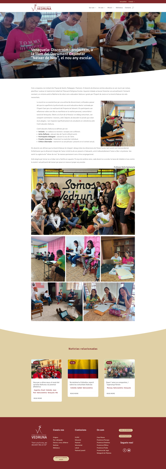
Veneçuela (47, 65)
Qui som (91, 8)
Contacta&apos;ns (125, 436)
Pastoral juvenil (80, 450)
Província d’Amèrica (103, 443)
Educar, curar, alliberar (60, 443)
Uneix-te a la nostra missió (61, 458)
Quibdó (79, 388)
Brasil (43, 390)
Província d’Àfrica (102, 445)
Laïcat (77, 448)
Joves (54, 390)
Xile (56, 393)
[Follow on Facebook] (124, 450)
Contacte (128, 8)
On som (100, 8)
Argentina (37, 390)
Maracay (109, 388)
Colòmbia (49, 390)
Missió (109, 8)
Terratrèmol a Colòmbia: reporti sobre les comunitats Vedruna (82, 383)
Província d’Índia (102, 448)
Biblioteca (119, 8)
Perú (34, 393)
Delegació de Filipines (104, 453)
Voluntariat (78, 445)
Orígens (55, 437)
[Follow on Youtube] (129, 450)
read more (38, 398)
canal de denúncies (126, 430)
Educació (78, 440)
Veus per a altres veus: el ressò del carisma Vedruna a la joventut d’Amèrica (46, 384)
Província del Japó (103, 450)
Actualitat (123, 2)
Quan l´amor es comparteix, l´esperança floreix (117, 383)
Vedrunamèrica (38, 65)
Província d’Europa (103, 440)
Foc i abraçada (58, 440)
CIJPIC (77, 437)
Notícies (55, 445)
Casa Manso (101, 437)
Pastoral (77, 443)
